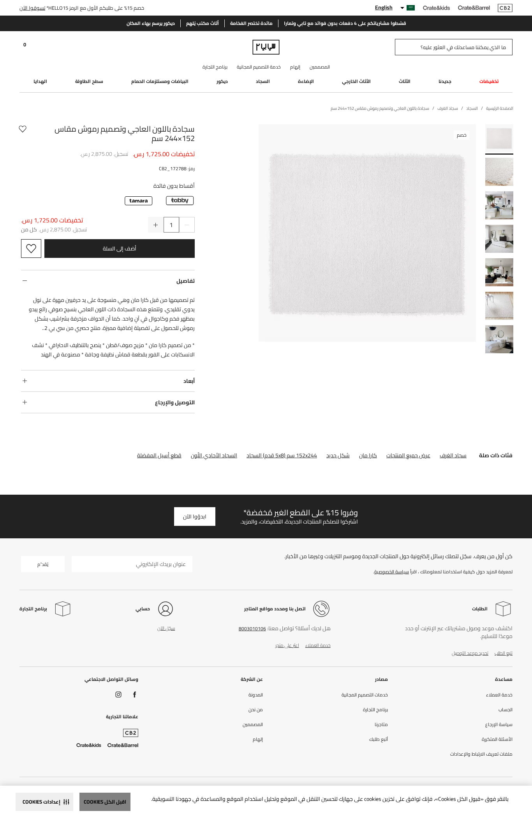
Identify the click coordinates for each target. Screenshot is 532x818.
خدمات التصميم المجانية (365, 695)
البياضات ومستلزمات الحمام (159, 81)
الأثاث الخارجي (356, 81)
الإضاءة (306, 81)
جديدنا (445, 81)
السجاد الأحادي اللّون (214, 455)
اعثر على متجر (287, 645)
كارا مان (368, 455)
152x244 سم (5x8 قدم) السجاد (282, 455)
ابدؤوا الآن (194, 516)
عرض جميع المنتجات (408, 455)
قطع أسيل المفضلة (159, 455)
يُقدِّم (42, 564)
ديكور (222, 81)
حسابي (143, 608)
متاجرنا (381, 724)
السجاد (263, 81)
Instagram (118, 694)
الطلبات (480, 608)
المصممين (320, 66)
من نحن (255, 710)
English (384, 7)
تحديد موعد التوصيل (470, 653)
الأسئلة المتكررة (497, 739)
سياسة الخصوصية (391, 571)
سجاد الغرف (453, 455)
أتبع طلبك (378, 739)
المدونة (255, 695)
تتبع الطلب (504, 653)
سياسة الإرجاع (499, 724)
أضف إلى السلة (119, 248)
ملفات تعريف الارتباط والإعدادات (481, 754)
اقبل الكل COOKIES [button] (105, 801)
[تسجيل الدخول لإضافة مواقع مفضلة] (22, 133)
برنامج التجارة (215, 66)
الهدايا (40, 81)
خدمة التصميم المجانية (259, 66)
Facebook (134, 694)
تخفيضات (489, 81)
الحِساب (506, 710)
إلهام (295, 66)
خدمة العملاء (318, 645)
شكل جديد (338, 455)
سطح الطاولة (89, 81)
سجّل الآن (166, 628)
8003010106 (252, 628)
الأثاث (404, 81)
